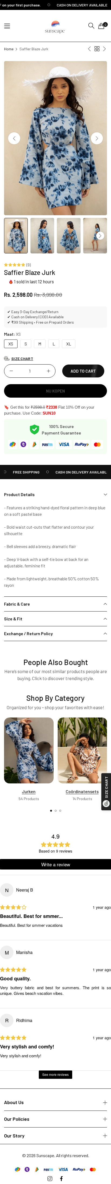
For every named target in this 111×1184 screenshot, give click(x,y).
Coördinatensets (82, 791)
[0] (101, 26)
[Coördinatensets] (82, 750)
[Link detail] (49, 1178)
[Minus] (11, 371)
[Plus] (48, 371)
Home (8, 49)
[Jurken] (29, 750)
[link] (21, 472)
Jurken (29, 791)
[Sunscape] (55, 25)
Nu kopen (55, 390)
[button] (97, 138)
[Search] (91, 26)
